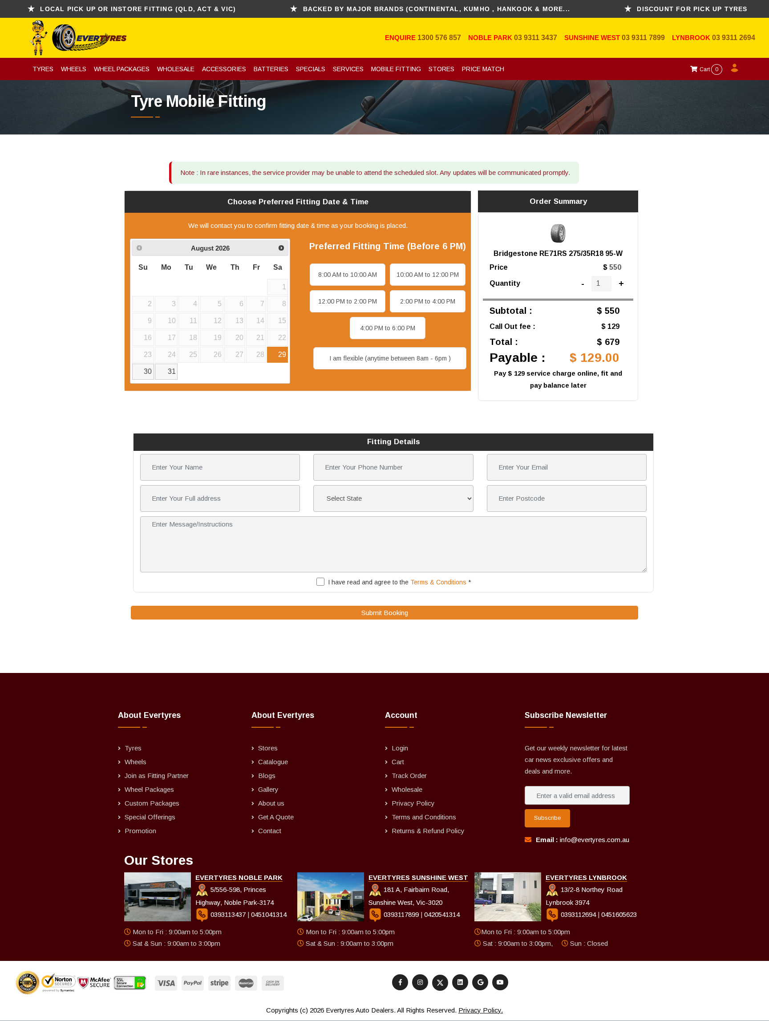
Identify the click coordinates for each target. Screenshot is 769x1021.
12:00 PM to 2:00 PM (347, 301)
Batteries (271, 69)
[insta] (420, 982)
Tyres (42, 69)
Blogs (266, 775)
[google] (480, 982)
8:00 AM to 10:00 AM (347, 274)
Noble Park (491, 37)
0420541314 (442, 914)
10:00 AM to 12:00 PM (428, 274)
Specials (310, 69)
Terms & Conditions (438, 582)
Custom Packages (152, 803)
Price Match (483, 69)
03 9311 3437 (535, 37)
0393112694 (578, 914)
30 (148, 371)
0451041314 (269, 914)
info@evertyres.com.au (594, 839)
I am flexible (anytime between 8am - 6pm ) (390, 358)
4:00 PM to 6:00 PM (387, 328)
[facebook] (400, 982)
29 (282, 354)
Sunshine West (593, 37)
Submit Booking (384, 612)
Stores (441, 69)
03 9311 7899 (643, 37)
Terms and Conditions (424, 817)
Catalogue (273, 762)
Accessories (224, 69)
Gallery (268, 789)
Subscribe (547, 817)
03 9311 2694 (733, 37)
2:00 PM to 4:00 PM (427, 301)
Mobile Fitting (396, 69)
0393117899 (401, 914)
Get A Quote (276, 817)
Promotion (140, 831)
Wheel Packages (122, 69)
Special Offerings (150, 817)
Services (348, 69)
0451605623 (619, 914)
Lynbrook (692, 37)
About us (271, 803)
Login (400, 748)
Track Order (409, 775)
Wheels (73, 69)
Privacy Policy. (480, 1010)
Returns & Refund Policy (428, 831)
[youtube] (500, 982)
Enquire (401, 37)
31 (172, 371)
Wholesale (175, 69)
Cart (708, 69)
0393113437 (228, 914)
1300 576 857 (439, 37)
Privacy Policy (413, 803)
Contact (269, 831)
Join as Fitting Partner (157, 775)
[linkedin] (460, 982)
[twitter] (440, 983)
